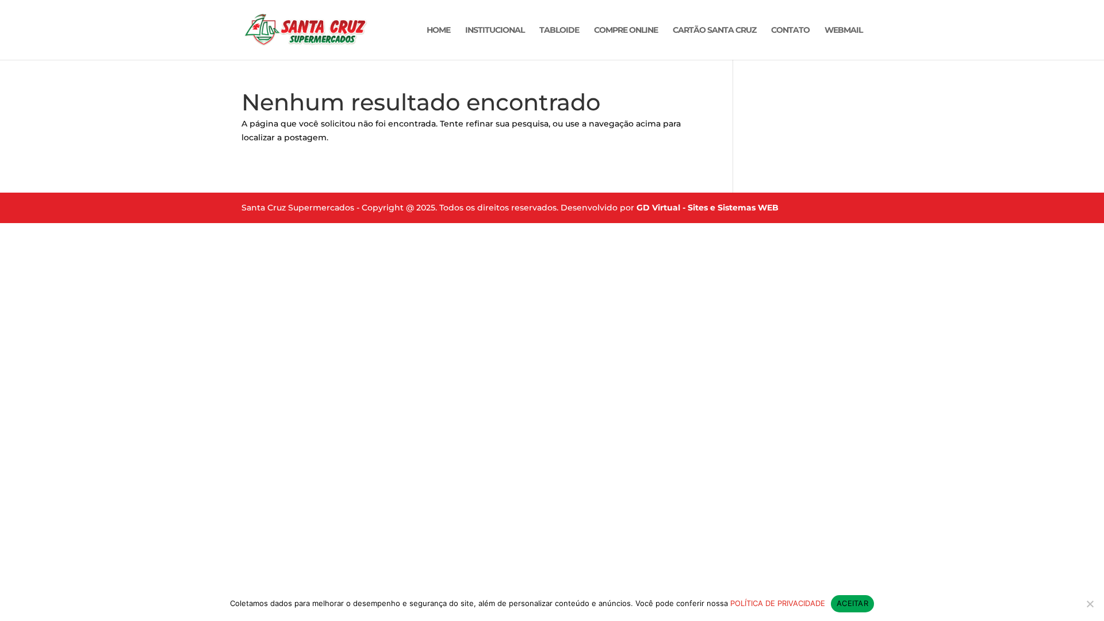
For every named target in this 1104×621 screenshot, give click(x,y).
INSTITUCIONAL (494, 30)
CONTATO (790, 30)
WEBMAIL (843, 30)
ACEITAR (852, 603)
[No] (1089, 604)
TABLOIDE (559, 30)
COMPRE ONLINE (626, 30)
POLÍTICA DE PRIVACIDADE (777, 603)
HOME (438, 30)
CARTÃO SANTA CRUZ (714, 30)
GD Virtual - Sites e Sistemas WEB (708, 207)
